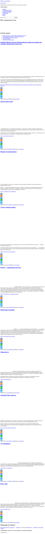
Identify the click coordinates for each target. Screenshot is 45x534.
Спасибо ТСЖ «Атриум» (8, 395)
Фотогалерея (5, 13)
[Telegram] (22, 96)
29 (29, 527)
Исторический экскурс (7, 11)
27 (18, 527)
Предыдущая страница (5, 527)
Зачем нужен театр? (6, 101)
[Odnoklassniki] (22, 90)
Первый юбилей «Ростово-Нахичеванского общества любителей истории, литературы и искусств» (21, 43)
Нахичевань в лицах (7, 12)
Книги (4, 15)
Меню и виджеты (4, 7)
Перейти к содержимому (5, 0)
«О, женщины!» (5, 443)
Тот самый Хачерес (6, 38)
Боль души (3, 484)
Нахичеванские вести (7, 10)
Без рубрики (17, 99)
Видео (4, 14)
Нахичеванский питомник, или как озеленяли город (13, 36)
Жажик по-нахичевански (8, 151)
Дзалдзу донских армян (7, 207)
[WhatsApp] (22, 94)
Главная (4, 9)
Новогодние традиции (7, 310)
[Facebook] (22, 92)
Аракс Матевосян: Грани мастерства (10, 37)
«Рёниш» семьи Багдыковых (8, 39)
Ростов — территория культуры (10, 267)
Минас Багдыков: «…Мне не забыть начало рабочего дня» (14, 35)
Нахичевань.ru (3, 2)
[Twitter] (22, 98)
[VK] (22, 88)
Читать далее (7, 135)
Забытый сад (4, 352)
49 (35, 527)
